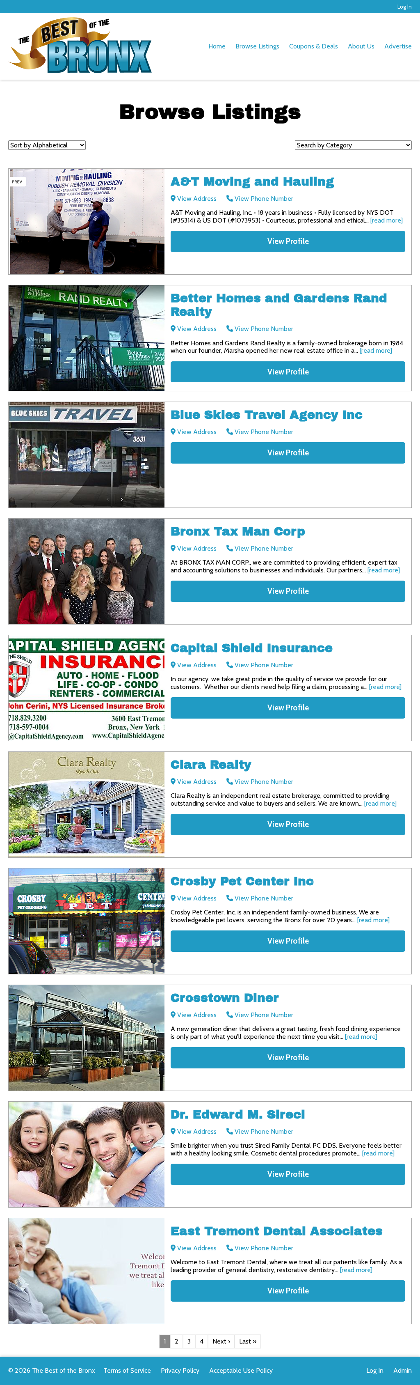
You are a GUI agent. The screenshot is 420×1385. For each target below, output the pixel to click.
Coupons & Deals (313, 46)
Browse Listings (257, 46)
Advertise (398, 46)
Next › (221, 1341)
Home (217, 46)
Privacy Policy (180, 1370)
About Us (361, 46)
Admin (402, 1370)
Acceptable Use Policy (241, 1370)
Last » (247, 1341)
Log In (404, 6)
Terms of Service (127, 1370)
